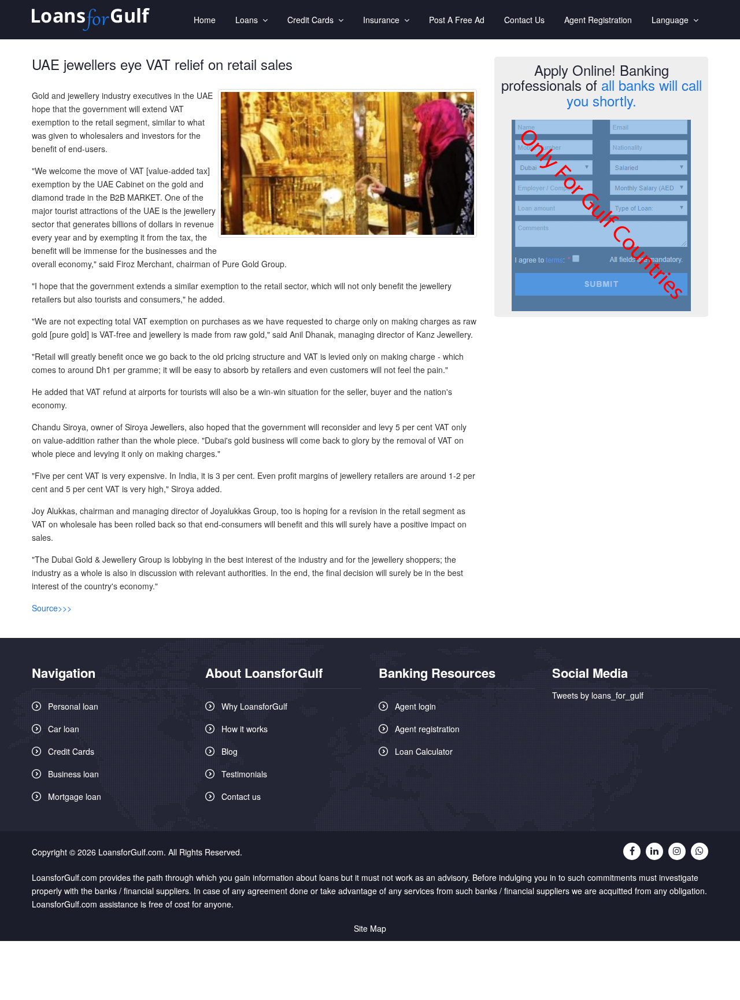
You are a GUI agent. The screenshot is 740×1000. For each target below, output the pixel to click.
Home (205, 19)
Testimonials (244, 774)
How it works (244, 729)
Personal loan (73, 706)
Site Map (370, 928)
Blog (229, 751)
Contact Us (524, 19)
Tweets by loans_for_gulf (597, 695)
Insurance (383, 19)
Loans (248, 19)
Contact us (241, 796)
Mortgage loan (74, 796)
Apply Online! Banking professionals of (601, 85)
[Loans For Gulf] (91, 20)
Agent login (415, 706)
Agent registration (427, 729)
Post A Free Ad (456, 19)
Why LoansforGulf (254, 706)
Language (672, 19)
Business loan (73, 774)
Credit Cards (312, 19)
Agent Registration (598, 19)
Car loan (63, 729)
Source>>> (52, 608)
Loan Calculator (424, 751)
